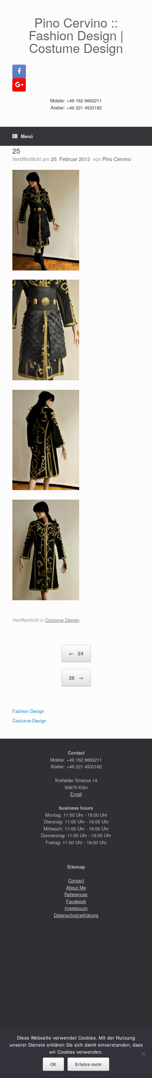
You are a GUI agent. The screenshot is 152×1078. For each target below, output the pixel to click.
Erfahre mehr (88, 1064)
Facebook (76, 901)
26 (76, 677)
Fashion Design (28, 711)
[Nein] (143, 1053)
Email (76, 794)
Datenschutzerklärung (76, 915)
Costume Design (62, 620)
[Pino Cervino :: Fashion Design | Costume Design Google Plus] (19, 84)
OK (53, 1064)
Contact (76, 880)
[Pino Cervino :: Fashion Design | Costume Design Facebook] (19, 71)
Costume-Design (29, 720)
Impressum (76, 908)
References (76, 894)
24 (76, 653)
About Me (76, 887)
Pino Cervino (117, 158)
